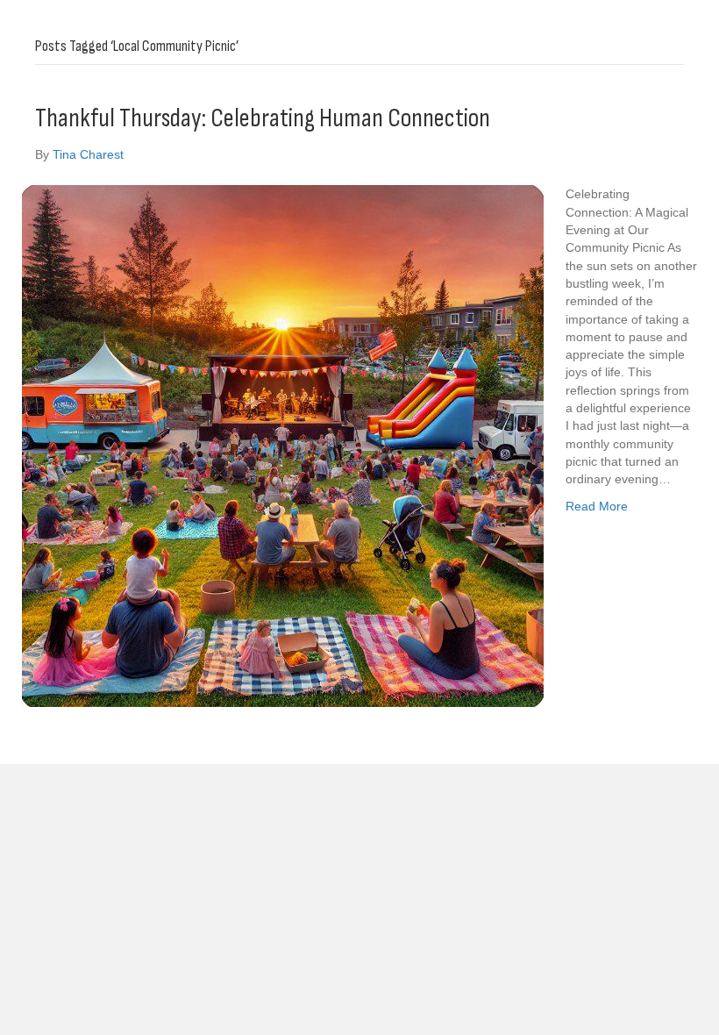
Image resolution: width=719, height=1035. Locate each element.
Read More (597, 506)
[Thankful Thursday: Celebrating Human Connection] (283, 446)
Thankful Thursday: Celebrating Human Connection (262, 118)
